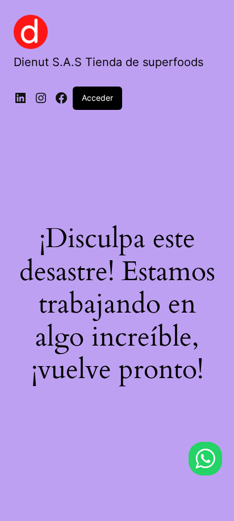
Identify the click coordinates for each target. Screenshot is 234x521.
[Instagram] (41, 98)
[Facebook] (61, 98)
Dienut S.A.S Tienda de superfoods (108, 62)
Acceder (97, 97)
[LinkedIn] (20, 98)
